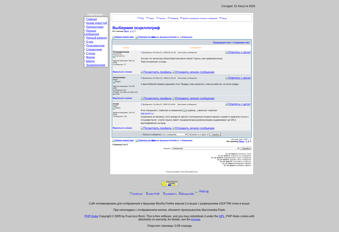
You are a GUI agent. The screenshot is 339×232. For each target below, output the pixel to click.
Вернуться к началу (122, 72)
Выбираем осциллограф (136, 28)
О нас (89, 41)
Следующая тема (241, 42)
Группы (162, 18)
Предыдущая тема (222, 42)
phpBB (176, 172)
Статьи (90, 53)
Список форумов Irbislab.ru (165, 37)
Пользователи (95, 45)
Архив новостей (96, 23)
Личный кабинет (96, 37)
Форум (90, 57)
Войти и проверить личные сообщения (200, 18)
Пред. (126, 31)
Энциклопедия (95, 65)
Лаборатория (94, 26)
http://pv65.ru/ (147, 113)
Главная (91, 19)
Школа (90, 61)
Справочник (94, 49)
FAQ (142, 18)
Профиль (174, 18)
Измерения (187, 37)
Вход (224, 18)
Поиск (151, 18)
